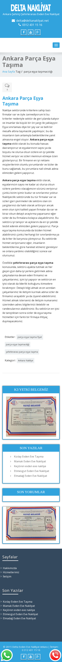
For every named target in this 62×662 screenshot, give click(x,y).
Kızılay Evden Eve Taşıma (28, 456)
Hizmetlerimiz (11, 572)
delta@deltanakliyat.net (32, 20)
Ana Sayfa (8, 71)
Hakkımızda (10, 568)
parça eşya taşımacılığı (17, 344)
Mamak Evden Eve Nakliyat (30, 461)
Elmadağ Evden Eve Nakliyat (30, 475)
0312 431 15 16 (32, 25)
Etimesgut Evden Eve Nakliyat (31, 471)
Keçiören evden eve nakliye (30, 466)
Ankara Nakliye (25, 360)
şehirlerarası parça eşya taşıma (22, 351)
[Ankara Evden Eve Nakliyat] (31, 6)
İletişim (7, 576)
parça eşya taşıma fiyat (30, 337)
